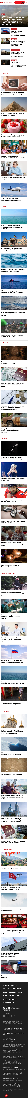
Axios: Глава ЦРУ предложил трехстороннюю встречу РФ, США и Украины (18, 64)
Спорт (5, 995)
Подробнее (17, 1064)
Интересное (5, 711)
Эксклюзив (12, 992)
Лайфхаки (5, 343)
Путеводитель (6, 849)
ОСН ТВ (5, 999)
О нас (18, 995)
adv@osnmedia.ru (7, 1038)
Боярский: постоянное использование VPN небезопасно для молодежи (18, 43)
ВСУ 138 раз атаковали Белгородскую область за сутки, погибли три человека (13, 20)
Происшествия (16, 988)
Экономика (6, 988)
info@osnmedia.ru (10, 1026)
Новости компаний (8, 1002)
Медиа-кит (16, 1067)
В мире (3, 206)
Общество (5, 73)
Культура (11, 995)
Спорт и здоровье (8, 573)
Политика (6, 985)
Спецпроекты (13, 999)
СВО (3, 14)
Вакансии (17, 1026)
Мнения (20, 992)
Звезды (4, 438)
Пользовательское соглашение (10, 1077)
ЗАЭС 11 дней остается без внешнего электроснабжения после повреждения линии (19, 54)
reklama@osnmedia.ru (19, 1037)
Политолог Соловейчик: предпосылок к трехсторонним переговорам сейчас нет (18, 33)
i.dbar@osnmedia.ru (10, 1033)
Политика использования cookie (10, 1078)
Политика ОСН (21, 1077)
